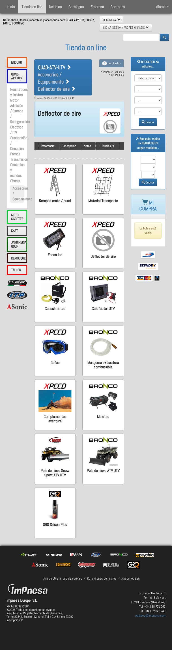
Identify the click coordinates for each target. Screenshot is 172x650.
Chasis (15, 181)
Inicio (11, 6)
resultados (112, 63)
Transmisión (19, 159)
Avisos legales (130, 578)
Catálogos (76, 6)
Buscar (149, 122)
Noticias (55, 6)
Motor (14, 100)
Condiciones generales (101, 578)
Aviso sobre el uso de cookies (62, 578)
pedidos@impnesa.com (150, 615)
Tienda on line (32, 6)
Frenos (15, 154)
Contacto (118, 6)
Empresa (97, 6)
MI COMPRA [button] (110, 20)
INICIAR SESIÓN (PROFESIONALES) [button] (124, 28)
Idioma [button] (160, 6)
